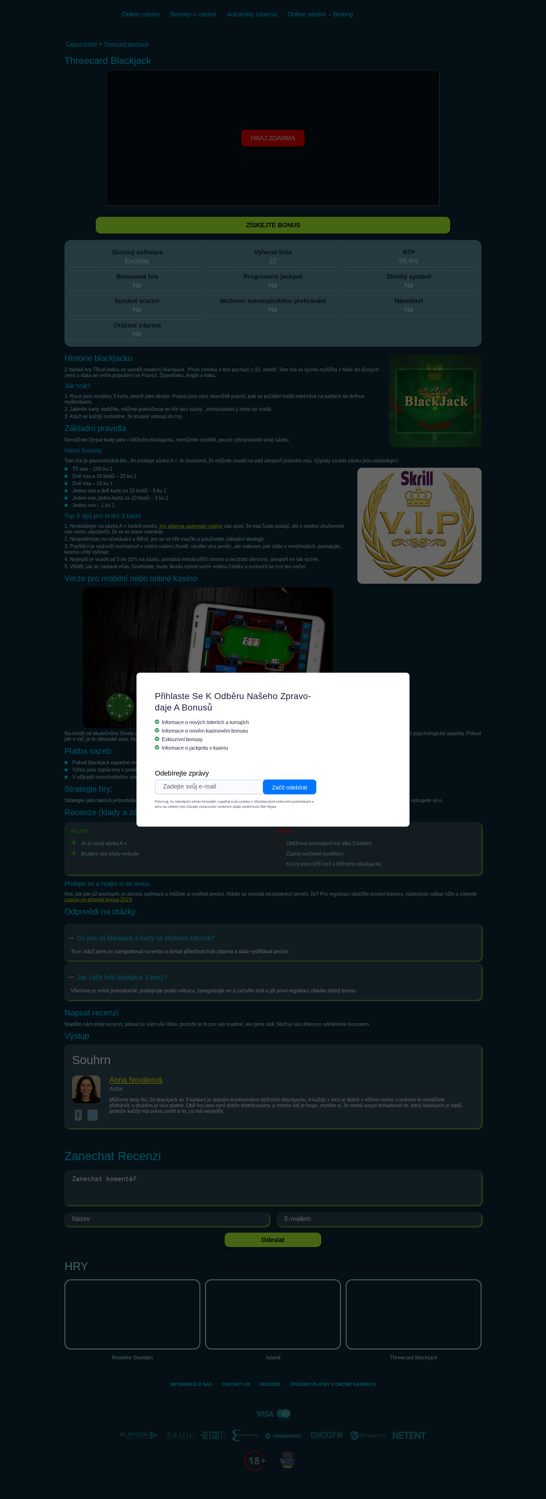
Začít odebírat (289, 787)
